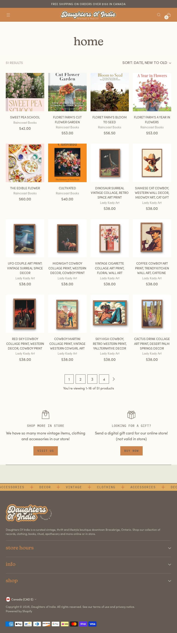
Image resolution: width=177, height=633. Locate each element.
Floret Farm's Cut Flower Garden (67, 119)
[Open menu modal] (8, 15)
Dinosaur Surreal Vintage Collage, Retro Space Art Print (110, 193)
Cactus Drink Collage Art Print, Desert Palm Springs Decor (152, 343)
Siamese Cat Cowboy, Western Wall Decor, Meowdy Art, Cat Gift (152, 193)
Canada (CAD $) (22, 599)
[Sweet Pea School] (25, 92)
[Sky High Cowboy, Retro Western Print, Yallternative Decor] (110, 314)
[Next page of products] (113, 379)
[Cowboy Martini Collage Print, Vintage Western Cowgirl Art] (67, 314)
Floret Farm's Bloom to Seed (109, 119)
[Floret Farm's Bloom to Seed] (110, 92)
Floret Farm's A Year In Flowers (152, 119)
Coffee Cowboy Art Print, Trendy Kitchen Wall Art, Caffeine (152, 268)
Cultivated (67, 188)
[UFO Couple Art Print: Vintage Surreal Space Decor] (25, 238)
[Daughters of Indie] (88, 15)
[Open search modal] (159, 15)
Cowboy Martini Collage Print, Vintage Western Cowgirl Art (67, 343)
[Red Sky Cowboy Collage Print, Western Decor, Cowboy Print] (25, 314)
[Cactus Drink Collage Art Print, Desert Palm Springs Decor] (152, 314)
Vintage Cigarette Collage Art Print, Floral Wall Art (109, 268)
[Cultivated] (67, 163)
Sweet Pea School (25, 117)
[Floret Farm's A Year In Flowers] (152, 92)
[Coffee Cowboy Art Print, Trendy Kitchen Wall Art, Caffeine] (152, 238)
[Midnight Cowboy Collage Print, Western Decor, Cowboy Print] (67, 238)
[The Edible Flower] (25, 163)
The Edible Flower (25, 188)
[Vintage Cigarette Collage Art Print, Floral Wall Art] (110, 238)
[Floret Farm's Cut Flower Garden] (67, 92)
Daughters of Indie (43, 607)
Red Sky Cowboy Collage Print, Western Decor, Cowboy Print (25, 343)
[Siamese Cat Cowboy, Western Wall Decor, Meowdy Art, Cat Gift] (152, 163)
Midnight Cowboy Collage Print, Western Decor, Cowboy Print (67, 268)
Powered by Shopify (19, 611)
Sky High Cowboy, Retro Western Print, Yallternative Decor (110, 343)
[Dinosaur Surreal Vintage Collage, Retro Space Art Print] (110, 163)
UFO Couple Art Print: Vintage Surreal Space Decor (25, 268)
